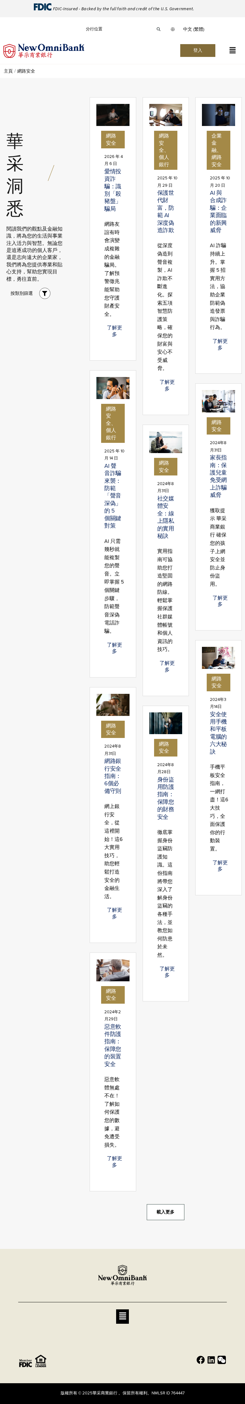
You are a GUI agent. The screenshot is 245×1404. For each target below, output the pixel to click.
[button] (233, 50)
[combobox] (193, 29)
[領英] (211, 1360)
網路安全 (111, 139)
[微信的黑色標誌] (222, 1360)
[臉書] (201, 1360)
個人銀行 (164, 160)
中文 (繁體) (193, 29)
